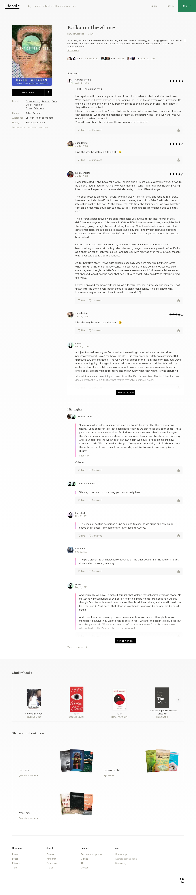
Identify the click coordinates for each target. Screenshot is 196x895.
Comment (97, 130)
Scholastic (39, 108)
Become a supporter (91, 854)
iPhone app (121, 854)
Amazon (46, 101)
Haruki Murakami (75, 33)
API (82, 863)
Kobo (28, 113)
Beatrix (92, 483)
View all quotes (75, 647)
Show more (73, 50)
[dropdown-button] (48, 92)
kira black (80, 513)
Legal (15, 858)
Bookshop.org (33, 101)
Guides (84, 858)
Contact (85, 867)
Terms (15, 867)
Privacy (16, 863)
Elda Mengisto (82, 172)
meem (78, 343)
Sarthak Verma (83, 79)
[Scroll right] (178, 700)
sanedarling (81, 143)
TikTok (50, 867)
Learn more (43, 127)
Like (83, 130)
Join (185, 6)
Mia (80, 416)
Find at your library (35, 122)
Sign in (170, 6)
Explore (154, 6)
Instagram (52, 858)
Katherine (80, 548)
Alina (89, 416)
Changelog (120, 863)
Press (15, 854)
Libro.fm (30, 117)
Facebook (52, 863)
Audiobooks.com (44, 117)
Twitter (50, 854)
